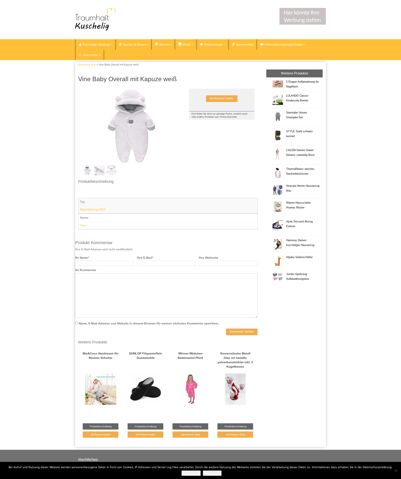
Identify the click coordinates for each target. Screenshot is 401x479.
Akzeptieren (191, 473)
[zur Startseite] (127, 19)
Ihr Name (82, 257)
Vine (93, 64)
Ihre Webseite (208, 257)
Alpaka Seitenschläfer (299, 257)
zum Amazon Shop (190, 434)
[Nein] (396, 470)
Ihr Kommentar (85, 270)
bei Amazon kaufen (221, 98)
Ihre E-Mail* (145, 257)
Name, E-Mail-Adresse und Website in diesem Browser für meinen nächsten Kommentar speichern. (149, 323)
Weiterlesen (212, 473)
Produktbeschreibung (101, 426)
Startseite (82, 64)
